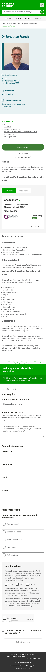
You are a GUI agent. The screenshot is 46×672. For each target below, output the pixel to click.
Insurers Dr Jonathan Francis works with (20, 132)
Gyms (18, 18)
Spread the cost (14, 532)
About (6, 124)
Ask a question (10, 136)
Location (7, 127)
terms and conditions (28, 630)
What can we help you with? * (16, 399)
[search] (23, 12)
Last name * (7, 464)
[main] (23, 336)
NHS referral (12, 547)
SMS (21, 584)
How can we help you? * (13, 412)
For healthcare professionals (15, 656)
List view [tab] (9, 191)
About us (14, 654)
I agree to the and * (24, 631)
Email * (5, 477)
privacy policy (11, 633)
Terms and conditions (17, 666)
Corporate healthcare (33, 658)
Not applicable (13, 555)
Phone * (5, 490)
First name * (8, 451)
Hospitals (8, 18)
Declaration (9, 134)
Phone (32, 584)
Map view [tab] (23, 191)
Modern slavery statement (23, 662)
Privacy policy (30, 666)
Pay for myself (13, 524)
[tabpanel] (23, 213)
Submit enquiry (23, 642)
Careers (31, 654)
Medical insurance (14, 539)
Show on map (33, 226)
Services (28, 18)
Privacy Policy (26, 605)
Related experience (12, 129)
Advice (38, 18)
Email (10, 584)
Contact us (23, 654)
